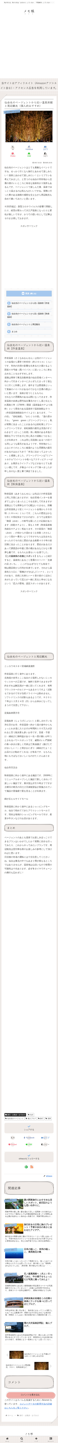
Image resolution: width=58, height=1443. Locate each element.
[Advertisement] (29, 49)
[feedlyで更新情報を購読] (26, 1166)
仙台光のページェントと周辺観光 (26, 324)
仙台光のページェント (15, 1118)
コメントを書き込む (30, 1395)
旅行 (41, 1118)
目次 (27, 293)
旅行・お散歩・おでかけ (16, 1115)
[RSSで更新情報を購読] (32, 1166)
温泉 (49, 1118)
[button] (45, 154)
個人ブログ (32, 1118)
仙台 (31, 1115)
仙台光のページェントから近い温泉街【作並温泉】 (28, 304)
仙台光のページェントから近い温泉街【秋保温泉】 (28, 315)
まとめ (14, 332)
